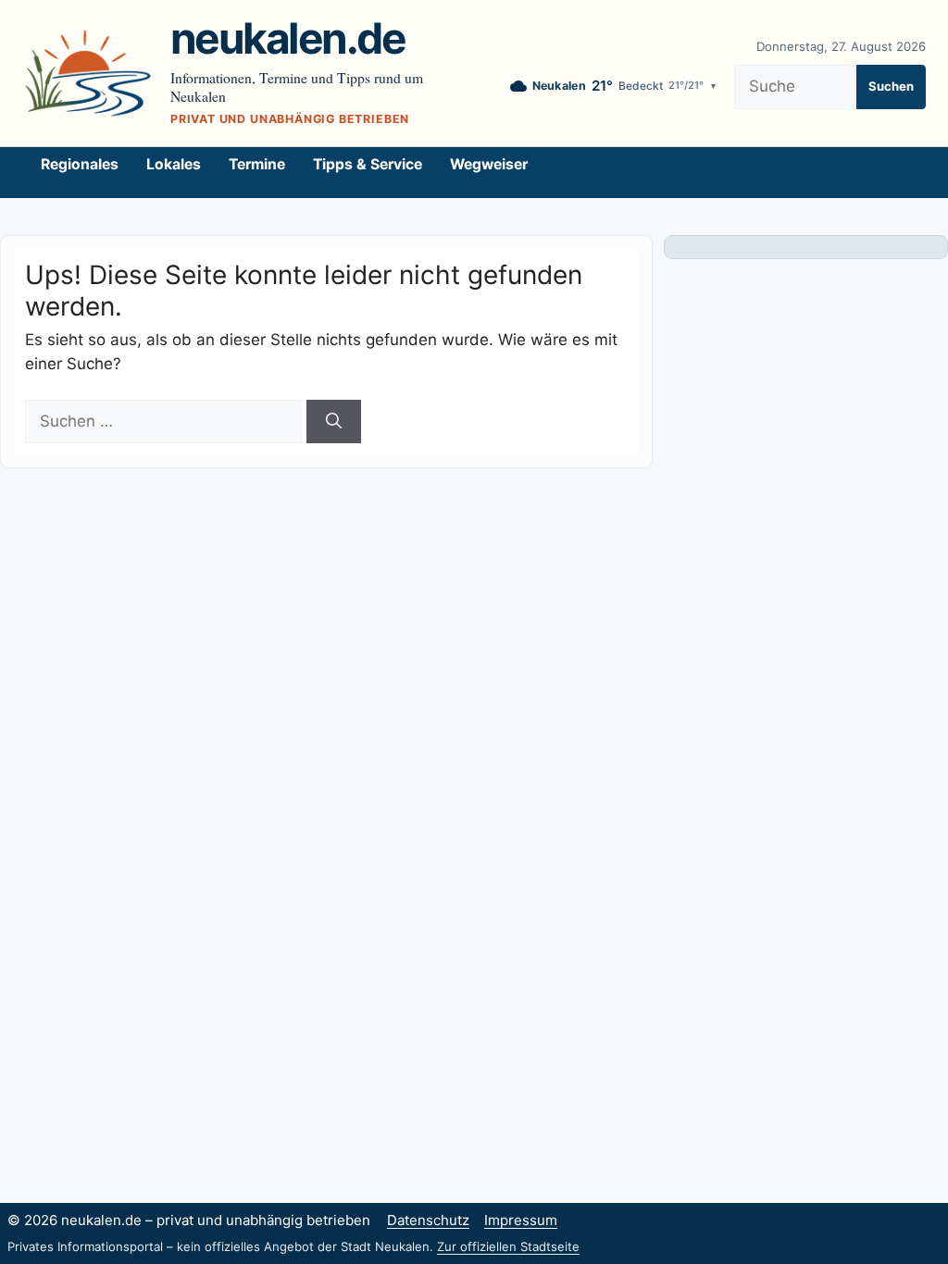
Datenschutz (428, 1220)
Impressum (520, 1220)
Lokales (173, 164)
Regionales (79, 164)
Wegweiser (489, 164)
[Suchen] (333, 422)
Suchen (891, 86)
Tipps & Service (367, 164)
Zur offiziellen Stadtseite (508, 1246)
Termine (257, 164)
